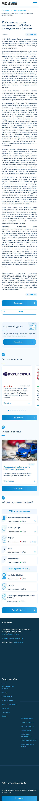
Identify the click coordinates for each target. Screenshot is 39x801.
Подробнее (18, 342)
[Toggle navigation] (35, 3)
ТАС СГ (11, 538)
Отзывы (4, 692)
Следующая (18, 303)
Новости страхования (9, 704)
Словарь (4, 716)
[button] (8, 410)
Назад (21, 312)
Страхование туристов (28, 740)
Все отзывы (18, 418)
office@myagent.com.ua (11, 634)
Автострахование (27, 718)
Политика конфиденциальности (12, 638)
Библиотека (6, 712)
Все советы (18, 488)
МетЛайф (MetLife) (15, 575)
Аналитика (5, 708)
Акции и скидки (7, 696)
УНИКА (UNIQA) (14, 528)
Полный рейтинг (18, 610)
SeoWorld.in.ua (18, 642)
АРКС (10, 548)
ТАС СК (11, 585)
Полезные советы (7, 700)
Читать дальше (9, 481)
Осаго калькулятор (27, 722)
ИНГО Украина (13, 558)
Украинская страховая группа (19, 517)
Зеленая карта (26, 730)
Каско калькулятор (27, 726)
